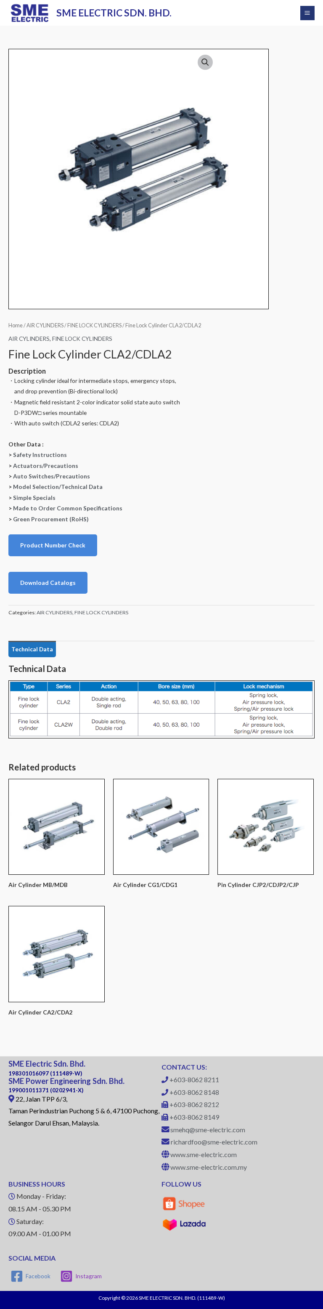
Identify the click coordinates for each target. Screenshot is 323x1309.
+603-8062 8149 (194, 1117)
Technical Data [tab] (32, 649)
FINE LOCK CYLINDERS (94, 325)
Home (15, 325)
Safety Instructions (40, 454)
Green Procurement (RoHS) (50, 519)
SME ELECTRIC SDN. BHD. (114, 13)
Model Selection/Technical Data (58, 486)
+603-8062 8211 (194, 1079)
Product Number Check (52, 545)
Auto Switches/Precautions (51, 476)
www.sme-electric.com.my (208, 1167)
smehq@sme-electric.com (207, 1130)
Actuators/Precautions (45, 465)
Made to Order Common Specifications (67, 508)
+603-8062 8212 (194, 1104)
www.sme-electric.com (203, 1154)
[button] (205, 62)
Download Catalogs (48, 582)
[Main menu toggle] (307, 13)
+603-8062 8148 (194, 1092)
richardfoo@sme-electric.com (214, 1142)
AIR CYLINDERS (45, 325)
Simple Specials (34, 497)
